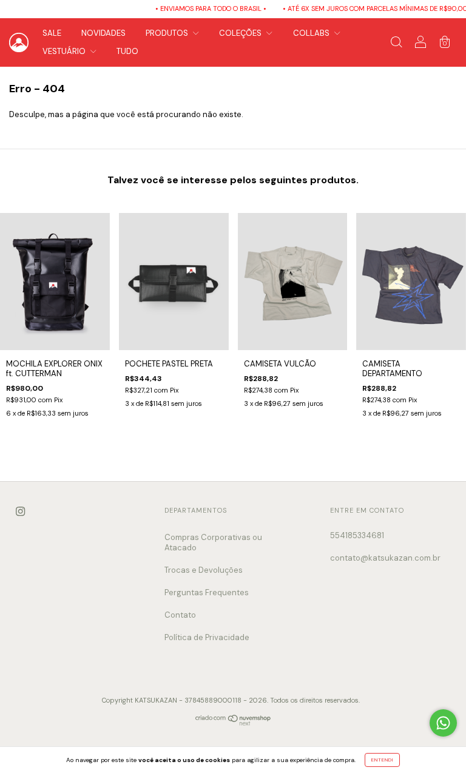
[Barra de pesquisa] (396, 44)
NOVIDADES (103, 33)
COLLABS (312, 33)
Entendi (382, 760)
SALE (51, 33)
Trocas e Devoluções (203, 570)
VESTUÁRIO (64, 51)
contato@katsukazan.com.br (385, 558)
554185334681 (357, 535)
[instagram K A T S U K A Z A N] (20, 511)
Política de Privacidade (206, 637)
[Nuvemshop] (233, 723)
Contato (180, 615)
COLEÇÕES (241, 33)
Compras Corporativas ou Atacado (213, 542)
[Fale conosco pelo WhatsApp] (443, 723)
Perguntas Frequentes (206, 592)
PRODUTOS (168, 33)
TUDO (127, 51)
